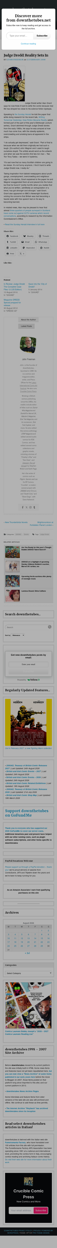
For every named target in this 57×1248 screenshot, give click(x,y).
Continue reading (28, 43)
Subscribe (42, 35)
